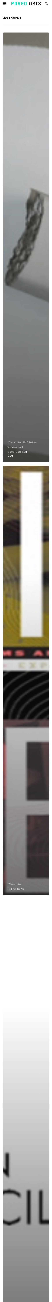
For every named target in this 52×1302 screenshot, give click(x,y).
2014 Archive (14, 442)
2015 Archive (30, 442)
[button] (4, 3)
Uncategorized (15, 447)
